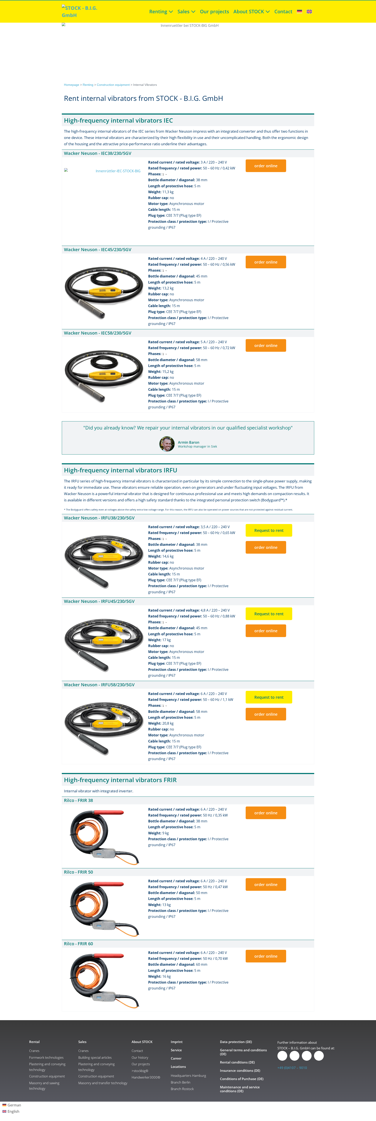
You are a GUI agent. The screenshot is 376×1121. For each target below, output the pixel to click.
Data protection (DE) (236, 1042)
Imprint (177, 1042)
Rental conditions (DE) (237, 1062)
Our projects (214, 11)
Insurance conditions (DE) (240, 1070)
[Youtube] (319, 1056)
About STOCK (249, 11)
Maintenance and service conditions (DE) (240, 1089)
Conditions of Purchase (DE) (242, 1079)
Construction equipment (113, 84)
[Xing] (294, 1056)
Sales (184, 11)
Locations (178, 1066)
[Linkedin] (282, 1056)
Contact (283, 11)
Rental (34, 1042)
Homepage (71, 84)
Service (176, 1050)
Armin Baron (188, 442)
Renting (158, 11)
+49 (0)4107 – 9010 (292, 1067)
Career (176, 1058)
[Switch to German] (299, 10)
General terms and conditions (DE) (243, 1052)
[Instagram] (307, 1056)
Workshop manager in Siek (197, 446)
